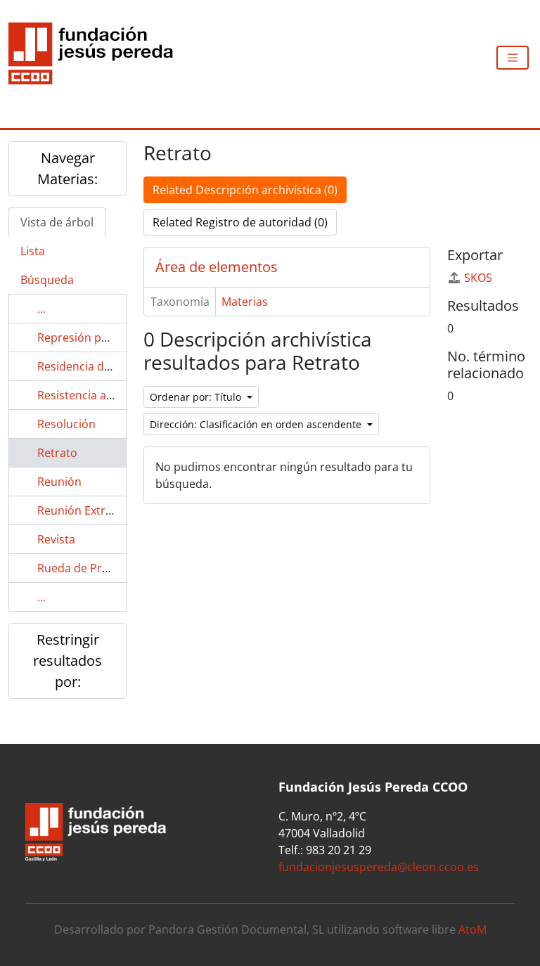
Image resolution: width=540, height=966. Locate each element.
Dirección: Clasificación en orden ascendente (257, 424)
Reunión (59, 481)
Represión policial (84, 337)
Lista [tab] (32, 251)
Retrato (57, 453)
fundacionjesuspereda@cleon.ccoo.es (378, 867)
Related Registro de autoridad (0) (240, 222)
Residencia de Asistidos (99, 366)
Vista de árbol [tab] (57, 222)
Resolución (66, 424)
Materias (244, 301)
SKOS (478, 277)
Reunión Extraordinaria (99, 510)
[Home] (96, 57)
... (41, 308)
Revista (56, 539)
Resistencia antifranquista (106, 395)
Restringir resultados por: (67, 660)
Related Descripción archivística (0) (245, 190)
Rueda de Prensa (82, 568)
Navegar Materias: (67, 168)
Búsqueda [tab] (47, 280)
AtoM (472, 929)
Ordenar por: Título (197, 397)
